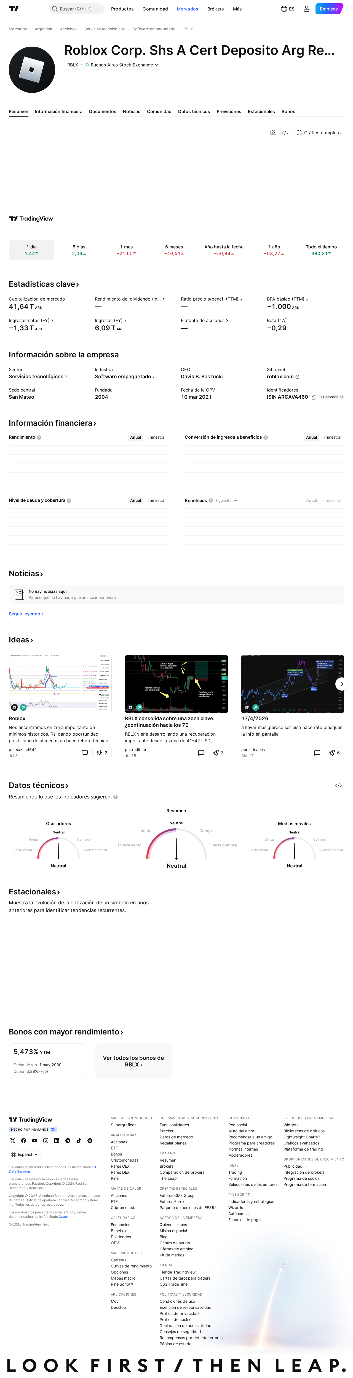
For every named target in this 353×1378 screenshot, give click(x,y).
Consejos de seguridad (180, 1331)
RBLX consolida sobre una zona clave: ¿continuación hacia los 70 (170, 721)
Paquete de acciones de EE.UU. (188, 1207)
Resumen (168, 1160)
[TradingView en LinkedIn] (57, 1140)
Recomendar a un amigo (250, 1137)
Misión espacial (173, 1230)
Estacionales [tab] (261, 111)
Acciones (119, 1142)
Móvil (115, 1301)
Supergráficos (123, 1124)
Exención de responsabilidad (186, 1307)
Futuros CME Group (177, 1195)
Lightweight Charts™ (302, 1137)
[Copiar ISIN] (314, 397)
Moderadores (240, 1155)
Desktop (118, 1307)
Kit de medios (172, 1255)
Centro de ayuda (175, 1242)
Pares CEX (120, 1166)
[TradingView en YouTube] (35, 1140)
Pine (115, 1178)
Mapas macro (123, 1278)
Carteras (118, 1260)
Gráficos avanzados (301, 1143)
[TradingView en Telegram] (68, 1140)
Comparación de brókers (182, 1172)
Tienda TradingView (178, 1272)
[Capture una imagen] (273, 132)
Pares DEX (120, 1172)
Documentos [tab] (102, 111)
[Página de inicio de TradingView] (14, 9)
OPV (115, 1242)
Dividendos (121, 1236)
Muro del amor (241, 1130)
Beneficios (120, 1230)
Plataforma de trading (303, 1149)
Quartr (63, 1217)
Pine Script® (122, 1284)
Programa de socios (301, 1178)
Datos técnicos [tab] (194, 111)
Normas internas (243, 1149)
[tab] (135, 437)
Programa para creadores (251, 1143)
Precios (166, 1130)
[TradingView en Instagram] (46, 1140)
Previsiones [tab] (229, 111)
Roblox (17, 718)
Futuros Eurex (172, 1201)
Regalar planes (173, 1143)
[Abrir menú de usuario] (306, 8)
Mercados (187, 9)
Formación (237, 1178)
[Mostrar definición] (68, 298)
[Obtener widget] (285, 132)
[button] (137, 8)
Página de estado (175, 1343)
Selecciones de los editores (252, 1184)
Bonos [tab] (288, 111)
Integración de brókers (304, 1172)
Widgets (291, 1124)
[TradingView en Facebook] (24, 1140)
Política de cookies (176, 1319)
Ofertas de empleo (176, 1248)
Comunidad (155, 9)
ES (292, 9)
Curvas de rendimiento (131, 1266)
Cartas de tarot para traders (185, 1278)
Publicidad (293, 1166)
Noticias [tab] (131, 111)
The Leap (168, 1178)
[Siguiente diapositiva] (342, 684)
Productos (122, 9)
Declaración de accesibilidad (186, 1325)
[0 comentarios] (84, 752)
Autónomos (238, 1213)
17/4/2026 (254, 718)
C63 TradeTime (174, 1284)
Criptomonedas (124, 1160)
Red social (237, 1124)
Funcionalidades (174, 1124)
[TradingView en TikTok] (79, 1140)
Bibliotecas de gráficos (304, 1130)
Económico (120, 1224)
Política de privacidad (179, 1313)
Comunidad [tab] (159, 111)
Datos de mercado (176, 1137)
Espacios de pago (244, 1219)
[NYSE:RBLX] (14, 707)
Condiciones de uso (177, 1301)
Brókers (215, 9)
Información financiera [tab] (58, 111)
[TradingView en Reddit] (90, 1140)
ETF (114, 1148)
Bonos (116, 1154)
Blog (164, 1236)
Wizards (235, 1207)
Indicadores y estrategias (251, 1201)
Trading (235, 1172)
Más (237, 9)
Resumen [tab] (18, 111)
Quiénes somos (173, 1224)
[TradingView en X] (13, 1140)
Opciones (119, 1272)
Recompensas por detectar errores (191, 1337)
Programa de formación (305, 1184)
